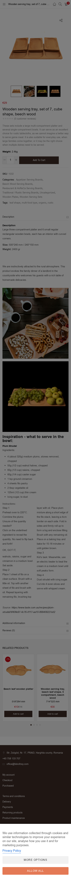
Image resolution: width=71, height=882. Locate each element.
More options (35, 860)
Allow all (35, 871)
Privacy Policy (11, 851)
